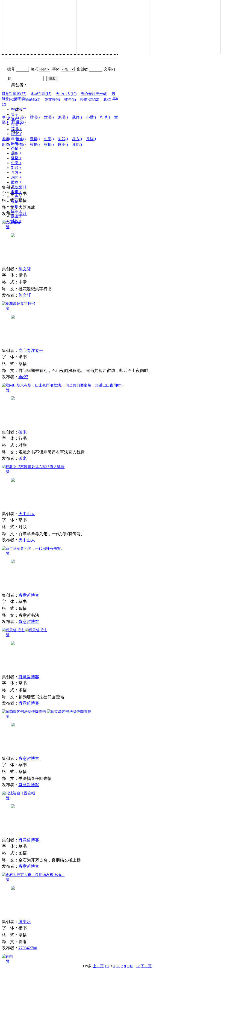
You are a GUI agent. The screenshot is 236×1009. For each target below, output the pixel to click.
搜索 (52, 78)
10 (131, 966)
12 (138, 966)
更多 (115, 98)
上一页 (98, 966)
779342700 (27, 948)
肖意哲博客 (28, 595)
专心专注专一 (30, 350)
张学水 (24, 921)
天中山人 (26, 513)
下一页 (146, 966)
